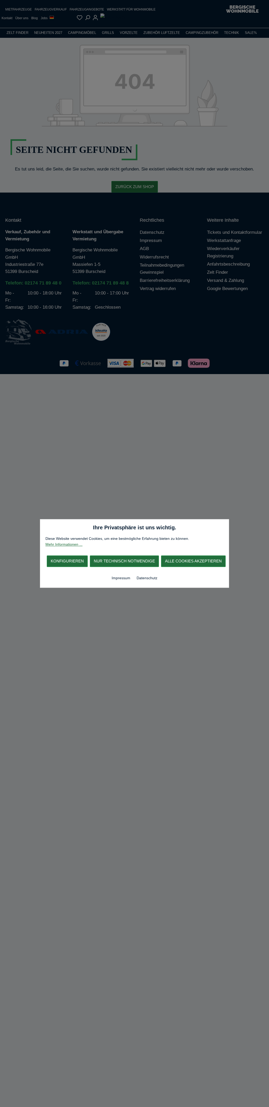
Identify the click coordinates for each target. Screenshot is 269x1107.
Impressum (121, 578)
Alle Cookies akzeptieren (193, 561)
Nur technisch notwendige (124, 561)
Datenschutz (147, 578)
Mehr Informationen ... (63, 544)
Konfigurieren (67, 561)
